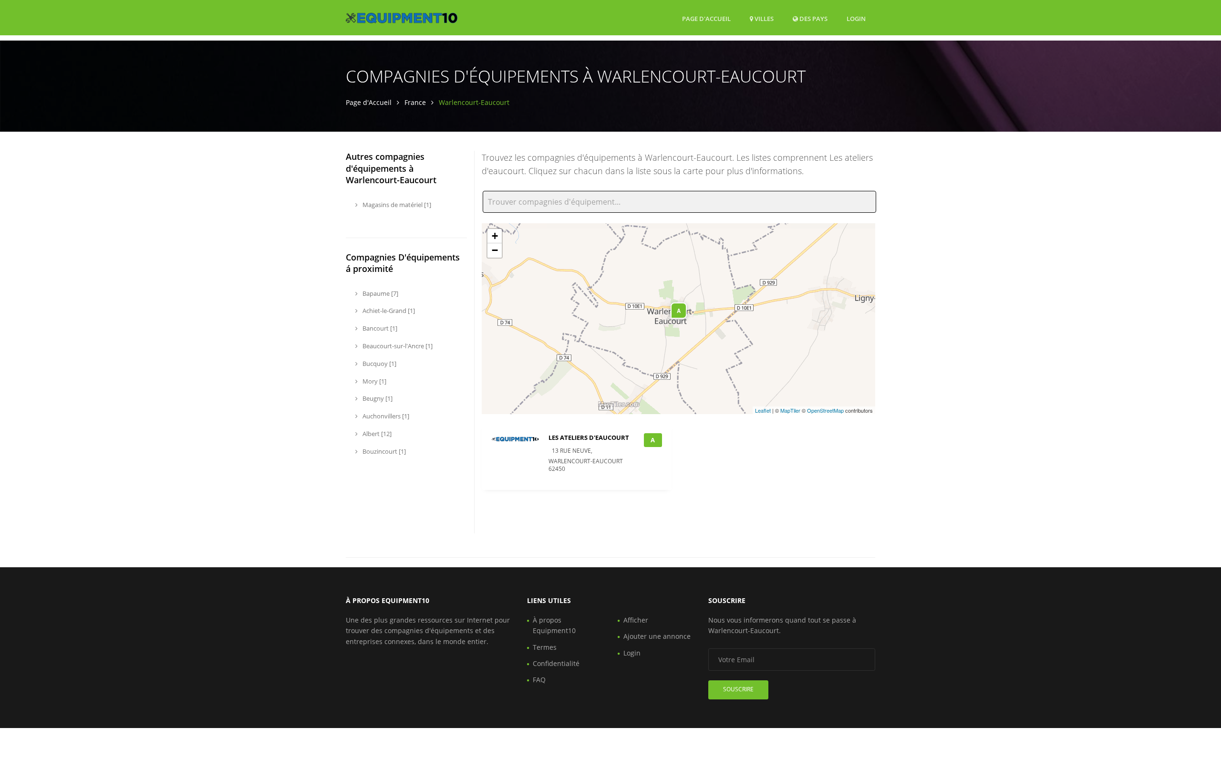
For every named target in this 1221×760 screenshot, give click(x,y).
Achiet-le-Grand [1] (388, 310)
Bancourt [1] (379, 328)
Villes (763, 18)
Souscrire (738, 689)
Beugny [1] (377, 398)
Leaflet (763, 410)
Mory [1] (373, 381)
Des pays (813, 18)
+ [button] (495, 236)
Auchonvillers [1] (385, 416)
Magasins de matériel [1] (396, 204)
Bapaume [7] (379, 293)
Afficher (635, 620)
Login (856, 18)
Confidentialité (556, 663)
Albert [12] (376, 433)
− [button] (495, 250)
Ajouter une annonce (657, 636)
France (415, 102)
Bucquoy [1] (378, 363)
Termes (545, 647)
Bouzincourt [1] (383, 451)
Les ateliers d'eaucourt (588, 437)
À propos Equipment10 (554, 625)
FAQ (539, 679)
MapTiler (790, 410)
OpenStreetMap (825, 410)
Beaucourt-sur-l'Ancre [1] (397, 346)
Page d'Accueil (706, 18)
